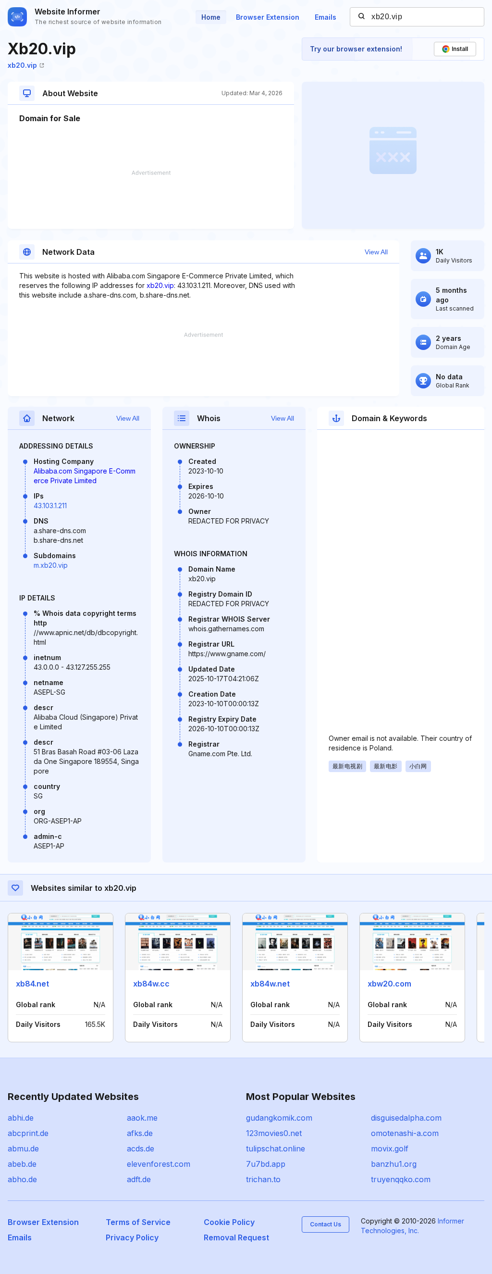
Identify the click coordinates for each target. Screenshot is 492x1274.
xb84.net (32, 983)
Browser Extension (267, 17)
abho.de (22, 1179)
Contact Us (325, 1224)
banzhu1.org (394, 1164)
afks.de (140, 1133)
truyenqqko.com (400, 1179)
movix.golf (389, 1148)
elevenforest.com (158, 1164)
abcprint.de (28, 1133)
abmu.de (23, 1148)
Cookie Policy (229, 1222)
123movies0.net (274, 1133)
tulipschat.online (275, 1148)
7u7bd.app (265, 1164)
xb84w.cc (151, 983)
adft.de (139, 1179)
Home (211, 17)
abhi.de (21, 1118)
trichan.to (263, 1179)
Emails (325, 17)
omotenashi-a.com (405, 1133)
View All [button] (376, 252)
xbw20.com (389, 983)
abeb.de (22, 1164)
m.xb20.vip (51, 565)
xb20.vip (22, 65)
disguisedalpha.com (406, 1118)
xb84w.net (270, 983)
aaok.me (142, 1118)
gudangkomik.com (279, 1118)
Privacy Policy (132, 1237)
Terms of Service (138, 1222)
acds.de (140, 1148)
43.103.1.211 (50, 505)
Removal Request (236, 1237)
